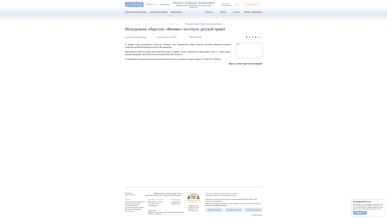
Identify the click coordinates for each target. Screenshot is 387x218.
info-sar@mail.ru (164, 4)
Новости (209, 12)
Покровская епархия (214, 210)
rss (261, 194)
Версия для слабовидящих (226, 4)
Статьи (237, 12)
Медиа (223, 12)
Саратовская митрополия (136, 12)
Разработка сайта (257, 215)
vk (257, 194)
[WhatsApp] (258, 37)
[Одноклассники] (252, 37)
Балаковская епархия (253, 210)
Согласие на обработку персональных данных (221, 193)
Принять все (360, 213)
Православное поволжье (194, 4)
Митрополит (176, 12)
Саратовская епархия (159, 12)
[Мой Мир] (261, 37)
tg (254, 194)
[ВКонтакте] (249, 37)
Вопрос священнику (253, 12)
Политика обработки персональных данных (221, 195)
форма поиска (252, 4)
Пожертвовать (136, 4)
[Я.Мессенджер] (247, 37)
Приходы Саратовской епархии (136, 37)
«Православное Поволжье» (193, 197)
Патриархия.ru (129, 211)
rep (250, 194)
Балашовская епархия (234, 210)
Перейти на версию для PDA (130, 193)
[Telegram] (255, 37)
